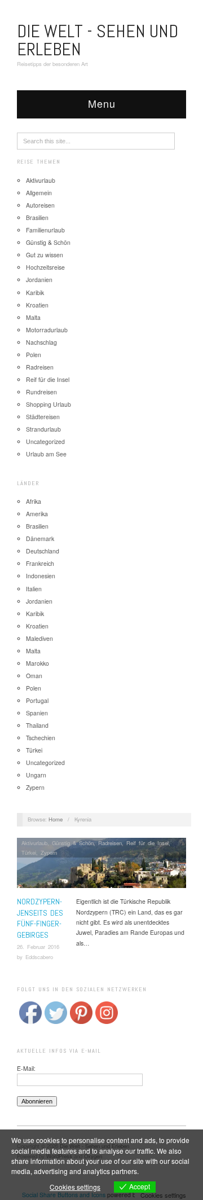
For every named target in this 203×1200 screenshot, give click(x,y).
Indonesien (40, 576)
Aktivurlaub (40, 180)
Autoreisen (40, 205)
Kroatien (37, 305)
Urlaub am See (46, 454)
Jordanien (39, 279)
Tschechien (40, 737)
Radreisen (40, 367)
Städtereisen (43, 416)
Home (55, 819)
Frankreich (40, 563)
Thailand (37, 725)
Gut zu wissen (44, 254)
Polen (33, 354)
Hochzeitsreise (45, 267)
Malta (33, 317)
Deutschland (42, 551)
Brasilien (37, 217)
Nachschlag (41, 342)
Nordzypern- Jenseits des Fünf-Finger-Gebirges (40, 918)
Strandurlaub (43, 429)
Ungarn (36, 775)
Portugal (37, 700)
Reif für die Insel (47, 379)
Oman (34, 675)
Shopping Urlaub (48, 404)
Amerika (37, 513)
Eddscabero (39, 957)
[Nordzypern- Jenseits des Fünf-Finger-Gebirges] (101, 866)
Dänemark (40, 538)
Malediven (39, 638)
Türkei (34, 750)
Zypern (35, 787)
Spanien (37, 713)
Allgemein (39, 192)
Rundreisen (41, 392)
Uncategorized (45, 441)
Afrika (33, 501)
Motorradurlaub (47, 330)
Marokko (37, 663)
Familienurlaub (45, 230)
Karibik (35, 292)
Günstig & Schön (48, 242)
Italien (34, 588)
